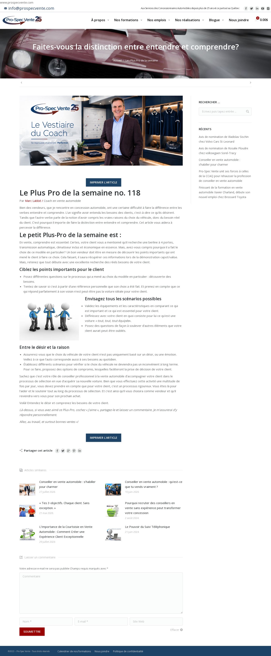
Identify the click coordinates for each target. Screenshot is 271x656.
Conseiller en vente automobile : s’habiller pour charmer (67, 484)
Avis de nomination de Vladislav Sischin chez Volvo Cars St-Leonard (224, 139)
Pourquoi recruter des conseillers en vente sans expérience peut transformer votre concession (153, 508)
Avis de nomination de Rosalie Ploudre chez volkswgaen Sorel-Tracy (223, 150)
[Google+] (68, 450)
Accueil (117, 60)
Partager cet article (38, 450)
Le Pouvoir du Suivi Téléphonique (147, 527)
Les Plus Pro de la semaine (142, 60)
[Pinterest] (74, 450)
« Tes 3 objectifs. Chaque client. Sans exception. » (64, 505)
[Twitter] (251, 8)
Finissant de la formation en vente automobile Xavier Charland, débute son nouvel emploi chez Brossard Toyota (224, 192)
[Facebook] (246, 8)
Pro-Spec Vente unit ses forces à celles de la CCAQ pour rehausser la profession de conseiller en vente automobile (225, 176)
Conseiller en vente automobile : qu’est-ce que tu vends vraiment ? (153, 484)
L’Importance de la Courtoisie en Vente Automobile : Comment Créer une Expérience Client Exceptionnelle (65, 532)
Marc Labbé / (34, 201)
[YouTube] (262, 8)
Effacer (174, 630)
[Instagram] (268, 8)
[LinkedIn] (257, 8)
